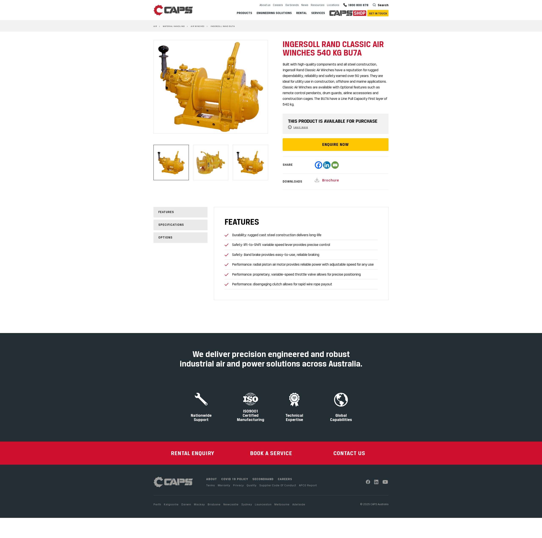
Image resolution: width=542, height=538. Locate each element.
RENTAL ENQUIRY (192, 453)
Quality (252, 485)
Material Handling (174, 26)
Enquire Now (335, 144)
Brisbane (214, 504)
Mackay (199, 504)
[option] (211, 87)
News (304, 5)
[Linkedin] (326, 165)
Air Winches (198, 26)
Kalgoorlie (171, 504)
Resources (317, 5)
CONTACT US (349, 453)
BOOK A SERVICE (271, 453)
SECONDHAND (263, 479)
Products (244, 13)
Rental (301, 13)
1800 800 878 (358, 5)
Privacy (238, 485)
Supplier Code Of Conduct (277, 485)
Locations (333, 5)
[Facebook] (318, 165)
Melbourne (282, 504)
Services (318, 13)
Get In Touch (378, 13)
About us (265, 5)
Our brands (292, 5)
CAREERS (285, 479)
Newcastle (231, 504)
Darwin (186, 504)
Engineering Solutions (274, 13)
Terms (210, 485)
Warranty (224, 485)
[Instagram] (376, 482)
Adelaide (298, 504)
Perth (157, 504)
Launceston (263, 504)
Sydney (246, 504)
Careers (278, 5)
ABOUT (211, 479)
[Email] (335, 165)
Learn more (300, 127)
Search (383, 5)
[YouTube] (385, 482)
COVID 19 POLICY (234, 479)
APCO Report (308, 485)
